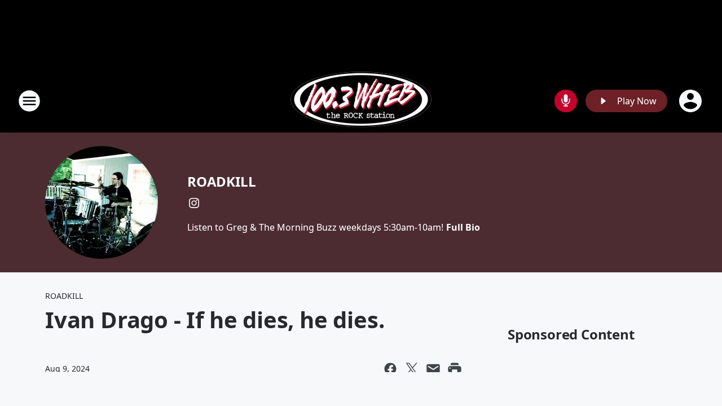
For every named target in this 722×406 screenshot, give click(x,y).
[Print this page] (455, 369)
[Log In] (691, 101)
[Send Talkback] (565, 101)
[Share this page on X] (412, 369)
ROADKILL (221, 181)
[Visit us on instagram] (194, 203)
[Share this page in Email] (433, 369)
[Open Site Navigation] (29, 101)
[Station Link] (361, 100)
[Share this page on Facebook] (390, 369)
